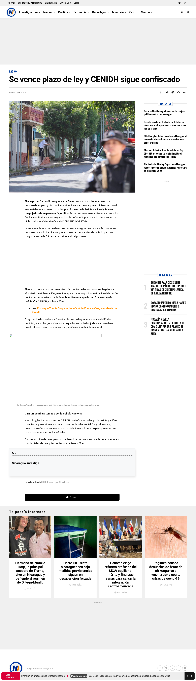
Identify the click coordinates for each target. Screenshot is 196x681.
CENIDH (44, 482)
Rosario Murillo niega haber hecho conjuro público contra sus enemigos (164, 113)
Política (63, 12)
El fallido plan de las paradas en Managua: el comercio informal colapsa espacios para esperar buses (165, 139)
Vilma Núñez (64, 482)
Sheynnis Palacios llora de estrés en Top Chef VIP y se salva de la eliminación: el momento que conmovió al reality (163, 153)
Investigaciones (29, 12)
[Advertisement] (98, 42)
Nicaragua (53, 482)
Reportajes (99, 12)
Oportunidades (51, 3)
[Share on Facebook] (160, 92)
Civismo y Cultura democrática (30, 3)
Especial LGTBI (65, 3)
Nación (48, 12)
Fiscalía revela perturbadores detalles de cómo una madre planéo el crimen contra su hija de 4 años (165, 125)
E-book (76, 3)
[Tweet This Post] (166, 92)
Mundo (145, 12)
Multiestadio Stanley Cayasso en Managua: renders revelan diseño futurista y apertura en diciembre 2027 (165, 167)
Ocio (132, 12)
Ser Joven (11, 3)
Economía (80, 12)
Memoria (118, 12)
